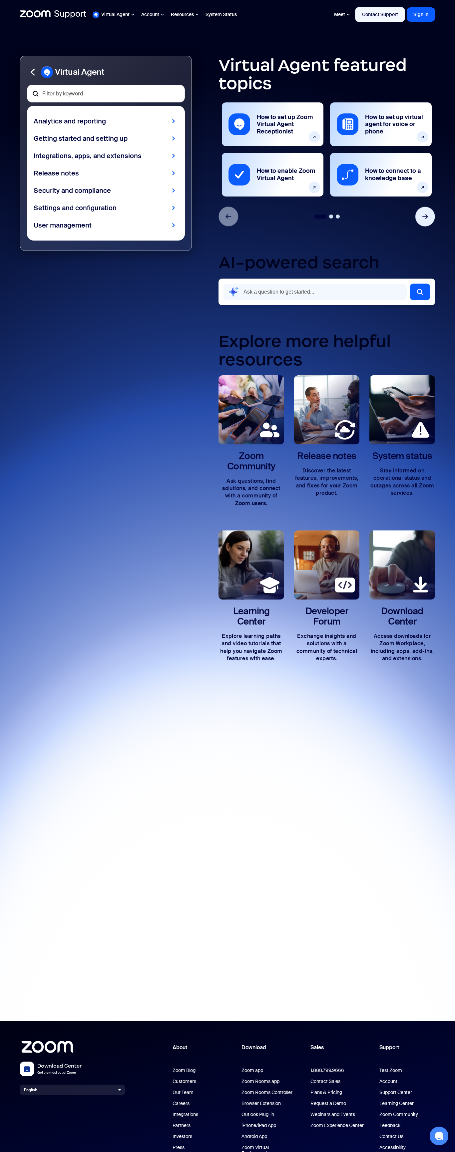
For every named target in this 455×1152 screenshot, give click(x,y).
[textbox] (106, 93)
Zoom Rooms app (260, 1081)
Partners (182, 1125)
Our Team (183, 1092)
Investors (182, 1136)
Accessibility (392, 1147)
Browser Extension (261, 1103)
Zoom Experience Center (337, 1125)
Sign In (420, 14)
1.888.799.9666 (327, 1070)
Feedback (389, 1125)
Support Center (395, 1092)
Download (253, 1047)
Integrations (185, 1114)
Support (389, 1047)
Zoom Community (398, 1114)
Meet (339, 14)
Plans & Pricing (326, 1092)
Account (150, 14)
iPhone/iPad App (258, 1125)
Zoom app (252, 1070)
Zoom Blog (184, 1070)
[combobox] (315, 292)
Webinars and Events (332, 1114)
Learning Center (396, 1103)
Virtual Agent (115, 14)
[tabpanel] (273, 149)
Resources (182, 14)
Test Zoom (390, 1070)
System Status (221, 14)
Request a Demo (328, 1103)
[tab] (320, 217)
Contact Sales (325, 1081)
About (180, 1047)
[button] (106, 72)
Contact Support (380, 14)
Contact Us (391, 1136)
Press (179, 1147)
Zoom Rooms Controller (266, 1092)
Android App (254, 1136)
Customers (184, 1081)
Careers (181, 1103)
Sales (317, 1047)
